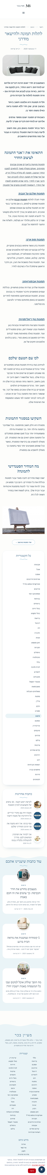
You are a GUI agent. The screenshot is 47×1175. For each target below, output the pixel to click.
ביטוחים (37, 603)
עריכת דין (36, 725)
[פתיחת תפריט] (23, 12)
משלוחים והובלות (33, 691)
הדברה (37, 633)
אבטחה (37, 564)
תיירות (37, 774)
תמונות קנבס (20, 199)
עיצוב (32, 27)
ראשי (41, 27)
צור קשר (23, 1147)
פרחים (37, 735)
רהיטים (37, 755)
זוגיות (38, 637)
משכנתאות (36, 686)
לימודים (37, 672)
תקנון (23, 1151)
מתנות (37, 696)
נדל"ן (38, 701)
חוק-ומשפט (35, 642)
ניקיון (38, 706)
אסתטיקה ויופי (34, 594)
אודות (23, 1144)
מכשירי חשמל (34, 681)
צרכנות (37, 745)
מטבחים (37, 677)
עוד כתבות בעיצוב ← (23, 542)
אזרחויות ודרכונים (33, 579)
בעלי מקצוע (35, 613)
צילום (38, 740)
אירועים (37, 589)
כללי (38, 662)
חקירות (37, 647)
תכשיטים (36, 779)
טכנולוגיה (36, 657)
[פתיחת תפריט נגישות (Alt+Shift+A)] (41, 1169)
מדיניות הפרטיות (38, 1165)
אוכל (38, 569)
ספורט (37, 711)
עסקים (37, 720)
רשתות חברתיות (34, 764)
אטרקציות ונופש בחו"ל (31, 584)
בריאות (37, 618)
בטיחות (37, 598)
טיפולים (37, 652)
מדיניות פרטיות (23, 1154)
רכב (38, 760)
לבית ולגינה (35, 667)
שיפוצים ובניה (34, 769)
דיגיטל (37, 623)
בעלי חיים (36, 608)
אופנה (37, 574)
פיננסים (37, 730)
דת (39, 628)
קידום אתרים (35, 750)
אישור (32, 1171)
